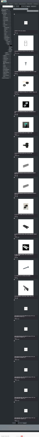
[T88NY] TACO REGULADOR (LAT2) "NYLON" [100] (23, 153)
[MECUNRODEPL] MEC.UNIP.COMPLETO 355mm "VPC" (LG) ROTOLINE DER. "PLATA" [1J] (24, 377)
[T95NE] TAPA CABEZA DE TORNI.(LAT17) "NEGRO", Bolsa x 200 (25, 92)
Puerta (5, 33)
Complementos (6, 27)
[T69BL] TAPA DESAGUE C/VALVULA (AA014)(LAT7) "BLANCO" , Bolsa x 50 (25, 194)
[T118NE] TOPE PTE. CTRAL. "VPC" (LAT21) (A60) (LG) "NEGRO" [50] (25, 234)
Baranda (4, 14)
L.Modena (4, 55)
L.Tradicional (5, 59)
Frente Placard (5, 20)
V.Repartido (10, 49)
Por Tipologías (4, 13)
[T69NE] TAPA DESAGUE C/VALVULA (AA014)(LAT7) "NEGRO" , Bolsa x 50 (25, 173)
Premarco (5, 31)
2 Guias (6, 40)
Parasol (4, 65)
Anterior (17, 6)
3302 (8, 44)
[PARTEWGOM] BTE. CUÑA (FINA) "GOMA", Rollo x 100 (24, 296)
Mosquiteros (7, 54)
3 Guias (6, 52)
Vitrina (4, 76)
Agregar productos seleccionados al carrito (21, 9)
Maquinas (5, 28)
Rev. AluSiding (5, 70)
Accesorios (10, 47)
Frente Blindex (5, 17)
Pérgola (4, 66)
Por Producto (4, 12)
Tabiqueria (5, 73)
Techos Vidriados (6, 75)
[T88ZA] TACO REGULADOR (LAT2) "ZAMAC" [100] (23, 132)
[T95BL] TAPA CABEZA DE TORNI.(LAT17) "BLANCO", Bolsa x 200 (25, 112)
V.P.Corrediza (6, 38)
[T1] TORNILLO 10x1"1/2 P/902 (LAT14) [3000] (22, 275)
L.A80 (4, 23)
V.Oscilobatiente (6, 37)
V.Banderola (6, 36)
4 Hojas (7, 43)
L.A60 (4, 21)
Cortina (4, 16)
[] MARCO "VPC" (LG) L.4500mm (20, 30)
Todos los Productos (5, 78)
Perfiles (10, 48)
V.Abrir (5, 34)
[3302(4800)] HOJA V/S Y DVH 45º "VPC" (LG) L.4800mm (24, 51)
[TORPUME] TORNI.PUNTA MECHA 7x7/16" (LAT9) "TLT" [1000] (25, 71)
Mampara (4, 61)
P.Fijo (5, 30)
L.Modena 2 (5, 57)
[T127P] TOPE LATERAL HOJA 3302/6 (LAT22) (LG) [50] (24, 214)
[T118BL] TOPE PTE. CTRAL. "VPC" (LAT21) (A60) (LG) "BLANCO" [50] (23, 255)
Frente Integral (5, 19)
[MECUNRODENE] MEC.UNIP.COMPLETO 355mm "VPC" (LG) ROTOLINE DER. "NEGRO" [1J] (24, 398)
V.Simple (10, 51)
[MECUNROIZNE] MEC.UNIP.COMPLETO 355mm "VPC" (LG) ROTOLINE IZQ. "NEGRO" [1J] (24, 336)
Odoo (21, 436)
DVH (9, 45)
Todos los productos (4, 9)
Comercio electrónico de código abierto (31, 436)
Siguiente (28, 6)
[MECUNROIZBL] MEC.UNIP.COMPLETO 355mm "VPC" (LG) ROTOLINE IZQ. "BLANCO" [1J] (24, 357)
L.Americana (5, 24)
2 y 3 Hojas (8, 41)
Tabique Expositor (6, 72)
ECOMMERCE (3, 10)
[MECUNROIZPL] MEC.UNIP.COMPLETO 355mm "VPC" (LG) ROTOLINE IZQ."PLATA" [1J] (24, 316)
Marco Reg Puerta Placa (6, 63)
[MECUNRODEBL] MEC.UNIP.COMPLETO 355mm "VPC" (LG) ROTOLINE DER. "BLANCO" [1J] (24, 418)
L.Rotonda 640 (5, 58)
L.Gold (4, 26)
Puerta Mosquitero (6, 69)
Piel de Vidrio (5, 68)
